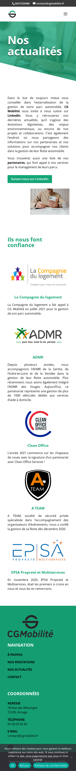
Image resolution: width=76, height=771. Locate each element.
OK (12, 765)
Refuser (24, 765)
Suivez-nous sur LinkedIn (30, 179)
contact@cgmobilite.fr (23, 736)
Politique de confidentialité (51, 765)
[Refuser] (71, 757)
